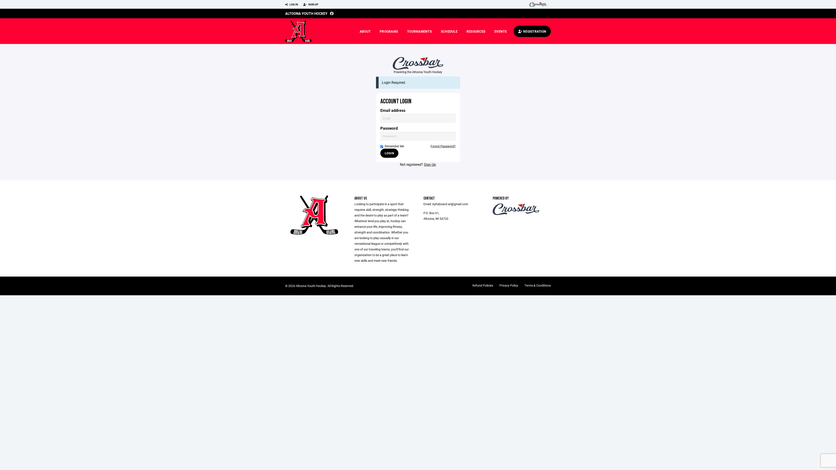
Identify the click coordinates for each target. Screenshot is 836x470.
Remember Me (394, 146)
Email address (392, 110)
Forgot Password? (443, 146)
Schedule (449, 31)
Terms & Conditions (537, 285)
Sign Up (313, 4)
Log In (293, 4)
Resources (476, 31)
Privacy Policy (508, 285)
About (365, 31)
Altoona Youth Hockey (306, 13)
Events (500, 31)
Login (389, 153)
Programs (389, 31)
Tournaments (419, 31)
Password (389, 128)
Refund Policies (482, 285)
